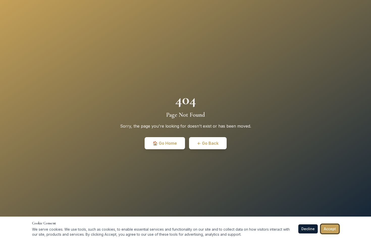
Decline (308, 229)
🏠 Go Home (165, 143)
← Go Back (208, 143)
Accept (330, 229)
